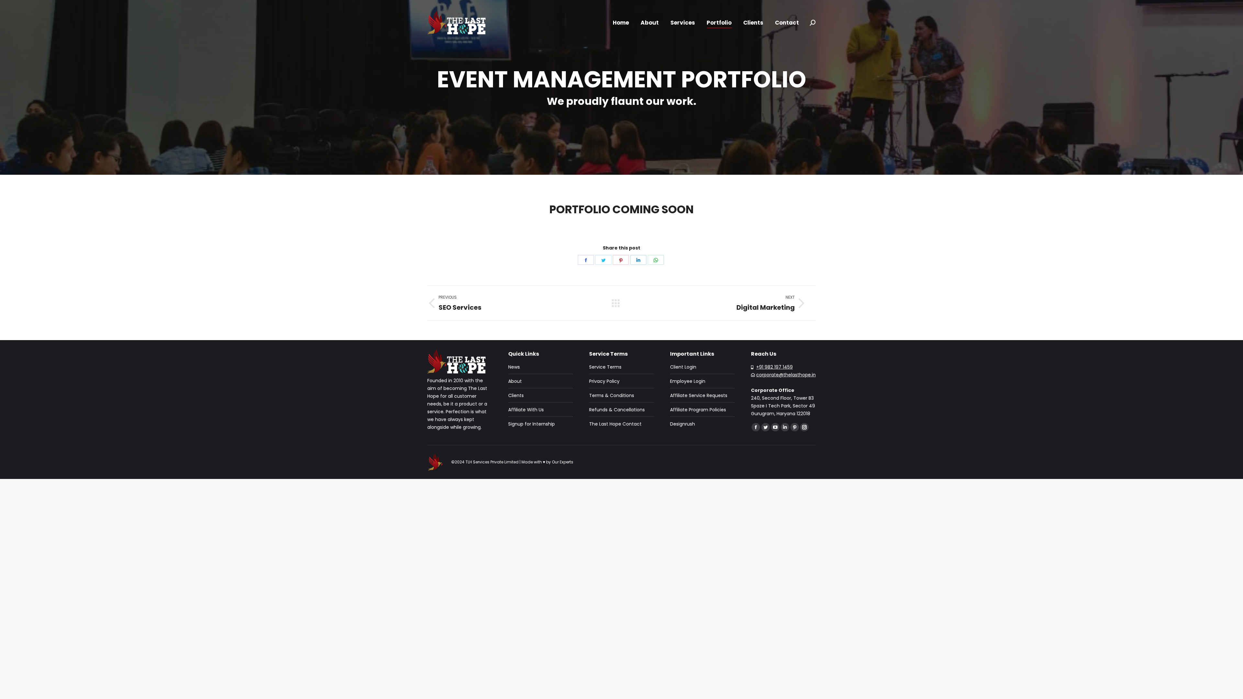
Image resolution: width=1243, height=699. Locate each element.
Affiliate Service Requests (698, 395)
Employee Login (687, 381)
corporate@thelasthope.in (786, 375)
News (514, 367)
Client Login (683, 367)
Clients (516, 395)
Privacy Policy (604, 381)
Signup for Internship (531, 424)
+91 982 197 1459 (774, 367)
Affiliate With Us (526, 409)
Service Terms (605, 367)
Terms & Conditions (611, 395)
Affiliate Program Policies (698, 409)
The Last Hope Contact (615, 424)
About (515, 381)
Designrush (682, 424)
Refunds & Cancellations (617, 409)
